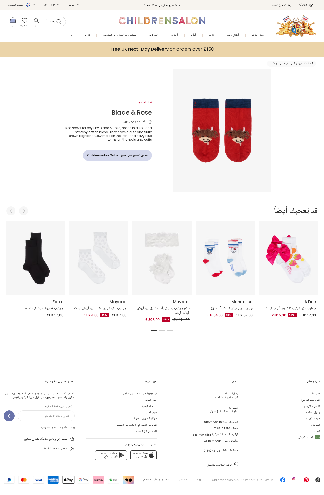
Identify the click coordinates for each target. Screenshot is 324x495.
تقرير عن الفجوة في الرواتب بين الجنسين (136, 425)
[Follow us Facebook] (282, 481)
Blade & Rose (132, 112)
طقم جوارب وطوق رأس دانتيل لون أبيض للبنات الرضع (163, 310)
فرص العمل (151, 412)
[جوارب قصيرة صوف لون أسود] (35, 258)
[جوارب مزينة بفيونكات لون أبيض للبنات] (288, 258)
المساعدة (315, 425)
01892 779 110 (213, 422)
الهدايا (317, 431)
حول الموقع (151, 400)
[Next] (23, 210)
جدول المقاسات (312, 412)
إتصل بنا (316, 394)
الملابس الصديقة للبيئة (56, 449)
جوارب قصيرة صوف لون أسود (43, 308)
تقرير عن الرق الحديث (146, 431)
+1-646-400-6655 (199, 434)
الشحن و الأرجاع (312, 406)
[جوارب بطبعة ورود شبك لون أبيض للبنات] (99, 258)
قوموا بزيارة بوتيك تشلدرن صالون (140, 394)
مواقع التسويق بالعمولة (145, 418)
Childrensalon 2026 (225, 480)
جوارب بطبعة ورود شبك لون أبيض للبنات (100, 308)
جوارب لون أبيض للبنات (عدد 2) (232, 308)
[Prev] (10, 210)
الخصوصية (183, 480)
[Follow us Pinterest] (306, 481)
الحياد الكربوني (309, 437)
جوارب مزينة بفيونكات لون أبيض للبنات (291, 308)
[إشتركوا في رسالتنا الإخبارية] (9, 415)
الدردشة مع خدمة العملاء (225, 395)
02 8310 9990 (222, 428)
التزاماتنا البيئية (149, 406)
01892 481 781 (212, 450)
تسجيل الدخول (278, 5)
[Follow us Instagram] (294, 481)
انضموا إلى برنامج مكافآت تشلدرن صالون (46, 439)
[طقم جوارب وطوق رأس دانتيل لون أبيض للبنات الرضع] (162, 258)
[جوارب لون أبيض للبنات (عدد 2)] (225, 258)
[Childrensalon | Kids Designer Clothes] (296, 26)
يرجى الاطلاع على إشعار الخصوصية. (57, 427)
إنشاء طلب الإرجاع (310, 400)
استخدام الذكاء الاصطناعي (156, 480)
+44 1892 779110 (212, 441)
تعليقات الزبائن (313, 418)
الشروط (200, 480)
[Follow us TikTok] (317, 481)
